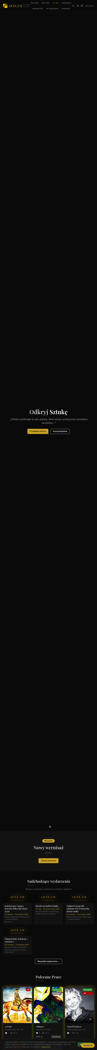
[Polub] (28, 1019)
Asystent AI (87, 1045)
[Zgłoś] (82, 6)
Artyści (46, 3)
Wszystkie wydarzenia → (48, 961)
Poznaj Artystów (60, 431)
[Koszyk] (77, 6)
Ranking (66, 9)
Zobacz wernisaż (48, 861)
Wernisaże (37, 9)
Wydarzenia (52, 9)
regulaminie (46, 1047)
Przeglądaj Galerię (38, 431)
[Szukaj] (73, 6)
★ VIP (55, 3)
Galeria (35, 3)
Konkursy (67, 3)
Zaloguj (89, 6)
